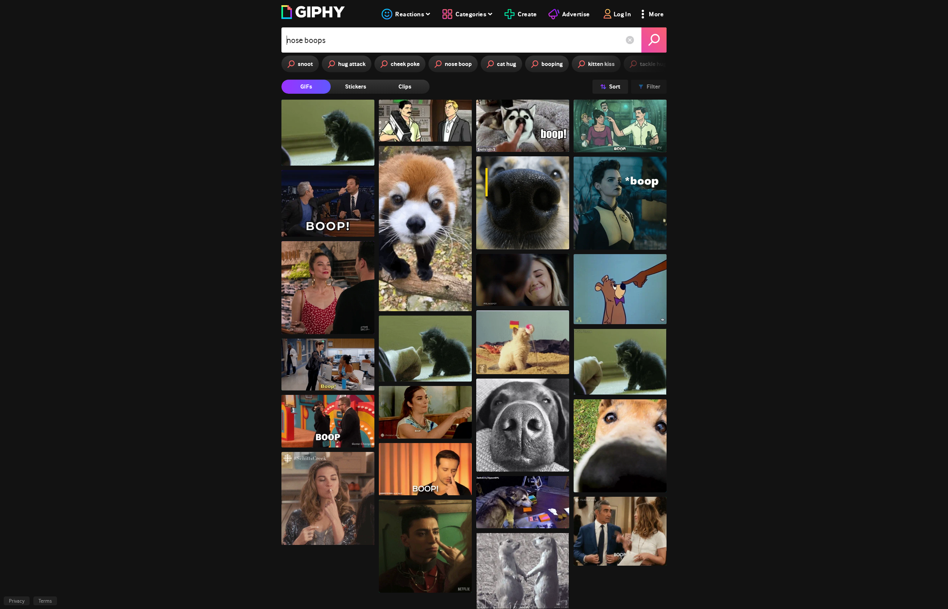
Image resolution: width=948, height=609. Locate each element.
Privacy (16, 601)
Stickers (355, 86)
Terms (45, 601)
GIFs (306, 86)
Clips (404, 86)
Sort (614, 86)
